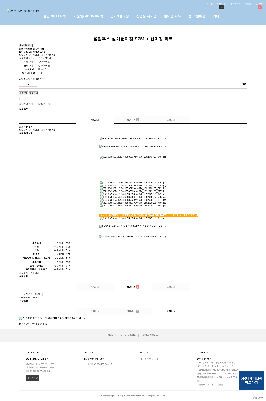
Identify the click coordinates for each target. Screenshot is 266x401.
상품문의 (132, 120)
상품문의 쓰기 (26, 294)
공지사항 (144, 352)
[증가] (34, 84)
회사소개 (112, 335)
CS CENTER (32, 352)
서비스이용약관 (128, 335)
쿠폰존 (248, 3)
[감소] (21, 84)
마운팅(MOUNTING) (88, 16)
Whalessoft (160, 396)
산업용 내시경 (146, 16)
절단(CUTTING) (54, 16)
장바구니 (260, 3)
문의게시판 (33, 378)
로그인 (209, 3)
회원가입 (221, 3)
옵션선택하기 (25, 45)
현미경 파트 (172, 16)
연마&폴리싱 (119, 16)
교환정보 (171, 120)
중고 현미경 (197, 16)
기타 (216, 16)
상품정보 (95, 120)
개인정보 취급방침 (149, 335)
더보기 (38, 294)
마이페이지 (235, 3)
